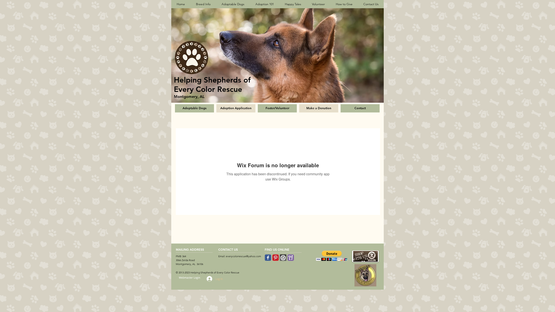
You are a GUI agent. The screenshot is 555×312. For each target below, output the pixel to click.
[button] (332, 256)
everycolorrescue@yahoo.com (243, 256)
